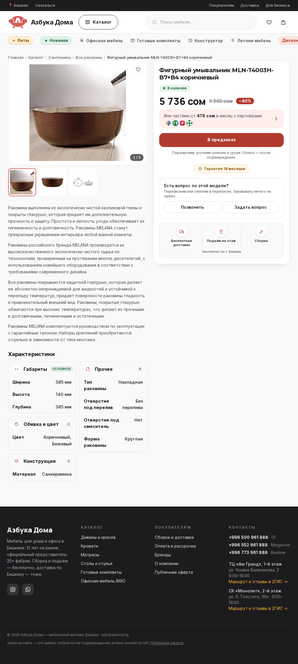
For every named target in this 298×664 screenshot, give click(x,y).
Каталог (102, 22)
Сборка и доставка (174, 537)
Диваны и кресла (98, 537)
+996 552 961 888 (248, 544)
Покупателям (221, 5)
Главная (16, 57)
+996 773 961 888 (248, 552)
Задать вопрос (251, 207)
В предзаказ (221, 139)
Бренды (163, 554)
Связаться (45, 5)
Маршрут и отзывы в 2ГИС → (258, 581)
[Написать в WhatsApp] (28, 589)
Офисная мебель (104, 40)
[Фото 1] (22, 182)
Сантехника (60, 57)
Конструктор (209, 40)
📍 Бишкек (18, 5)
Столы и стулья (96, 563)
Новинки (58, 40)
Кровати (89, 545)
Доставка (249, 5)
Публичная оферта (174, 572)
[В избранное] (138, 69)
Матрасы (90, 554)
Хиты (23, 40)
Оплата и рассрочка (175, 545)
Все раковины (89, 57)
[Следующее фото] (137, 112)
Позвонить (192, 207)
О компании (166, 563)
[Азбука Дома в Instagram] (13, 589)
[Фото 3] (83, 182)
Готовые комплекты (158, 40)
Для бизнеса (277, 5)
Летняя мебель (254, 40)
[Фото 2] (52, 182)
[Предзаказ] (283, 22)
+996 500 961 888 (248, 537)
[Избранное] (269, 22)
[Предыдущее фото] (18, 112)
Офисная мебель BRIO (103, 580)
